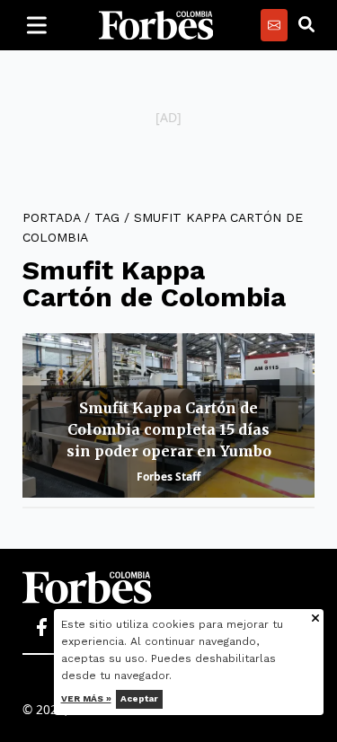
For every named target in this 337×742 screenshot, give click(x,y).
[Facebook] (41, 628)
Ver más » (86, 698)
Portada (51, 217)
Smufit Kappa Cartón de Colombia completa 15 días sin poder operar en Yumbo (169, 429)
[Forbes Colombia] (156, 25)
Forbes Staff (168, 476)
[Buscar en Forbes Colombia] (306, 25)
